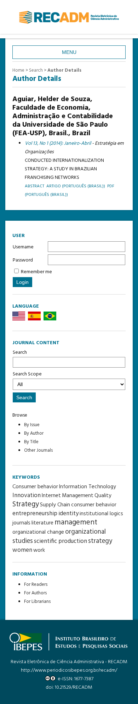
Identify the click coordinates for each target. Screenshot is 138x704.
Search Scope (27, 374)
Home (18, 70)
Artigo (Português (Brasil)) (75, 186)
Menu (69, 52)
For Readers (35, 584)
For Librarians (37, 601)
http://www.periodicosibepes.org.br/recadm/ (69, 670)
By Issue (32, 425)
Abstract (34, 186)
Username (23, 247)
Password (23, 260)
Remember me (36, 272)
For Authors (35, 593)
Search (20, 352)
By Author (34, 433)
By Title (31, 442)
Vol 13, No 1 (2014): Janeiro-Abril (58, 143)
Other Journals (38, 450)
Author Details (64, 70)
